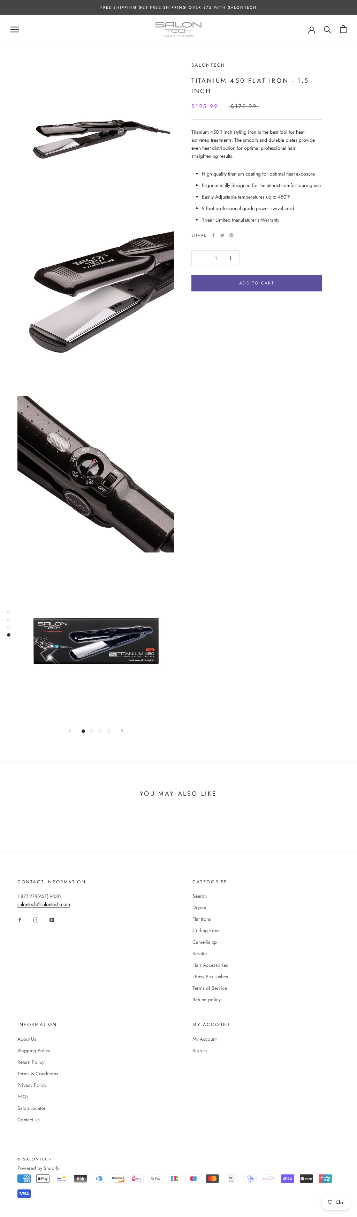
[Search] (327, 29)
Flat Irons (201, 918)
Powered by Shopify (38, 1168)
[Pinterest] (231, 235)
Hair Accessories (210, 965)
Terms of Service (209, 988)
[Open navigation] (14, 29)
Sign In (199, 1050)
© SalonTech (34, 1159)
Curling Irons (205, 930)
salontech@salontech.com (43, 904)
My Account (204, 1039)
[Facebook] (213, 235)
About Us (26, 1039)
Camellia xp (204, 941)
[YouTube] (52, 919)
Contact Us (28, 1119)
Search (199, 895)
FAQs (23, 1096)
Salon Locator (31, 1108)
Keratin (199, 953)
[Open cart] (343, 29)
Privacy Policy (31, 1085)
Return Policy (30, 1062)
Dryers (199, 907)
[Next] (122, 730)
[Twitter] (222, 235)
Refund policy (206, 999)
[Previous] (70, 730)
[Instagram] (35, 919)
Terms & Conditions (37, 1073)
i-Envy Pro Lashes (210, 976)
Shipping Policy (33, 1050)
